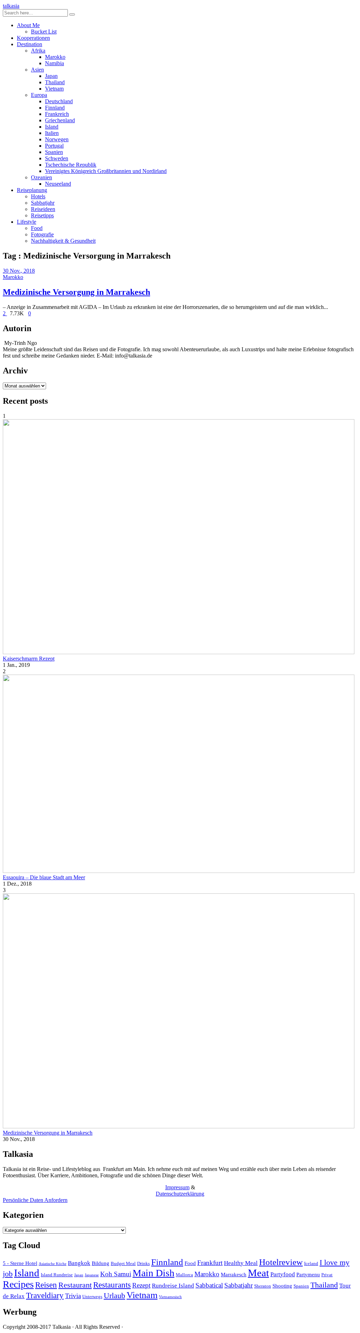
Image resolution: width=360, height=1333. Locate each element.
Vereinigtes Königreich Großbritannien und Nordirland (106, 171)
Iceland (311, 1263)
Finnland (55, 108)
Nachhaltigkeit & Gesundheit (63, 241)
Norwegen (57, 139)
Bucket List (44, 32)
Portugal (54, 146)
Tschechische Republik (70, 165)
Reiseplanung (32, 190)
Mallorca (184, 1274)
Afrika (38, 51)
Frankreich (57, 114)
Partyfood (282, 1274)
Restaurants (112, 1285)
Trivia (73, 1296)
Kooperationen (33, 38)
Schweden (56, 158)
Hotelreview (281, 1262)
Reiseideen (43, 209)
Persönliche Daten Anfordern (35, 1200)
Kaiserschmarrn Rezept (28, 659)
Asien (37, 70)
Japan (51, 76)
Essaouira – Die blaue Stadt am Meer (44, 877)
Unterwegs (92, 1296)
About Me (28, 25)
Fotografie (42, 234)
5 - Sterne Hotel (20, 1263)
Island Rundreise (57, 1274)
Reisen (46, 1285)
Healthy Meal (241, 1263)
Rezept (141, 1285)
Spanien (54, 152)
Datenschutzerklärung (180, 1194)
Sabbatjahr (42, 203)
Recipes (18, 1284)
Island (51, 127)
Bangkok (79, 1263)
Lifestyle (26, 222)
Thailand (55, 82)
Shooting (282, 1286)
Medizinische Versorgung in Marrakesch (76, 292)
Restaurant (75, 1285)
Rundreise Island (173, 1285)
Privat (327, 1274)
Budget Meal (123, 1263)
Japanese (92, 1275)
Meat (258, 1272)
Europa (39, 95)
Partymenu (308, 1274)
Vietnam (54, 89)
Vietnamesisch (170, 1297)
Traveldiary (45, 1295)
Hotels (38, 196)
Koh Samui (115, 1274)
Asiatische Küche (52, 1264)
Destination (29, 44)
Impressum (177, 1187)
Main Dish (153, 1272)
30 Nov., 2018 (19, 271)
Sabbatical (209, 1285)
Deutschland (59, 101)
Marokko (55, 57)
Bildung (100, 1263)
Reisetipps (42, 215)
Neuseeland (58, 184)
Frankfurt (210, 1262)
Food (37, 228)
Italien (52, 133)
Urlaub (114, 1295)
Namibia (54, 63)
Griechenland (60, 120)
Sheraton (262, 1286)
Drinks (143, 1263)
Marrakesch (233, 1274)
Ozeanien (41, 177)
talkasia (11, 6)
